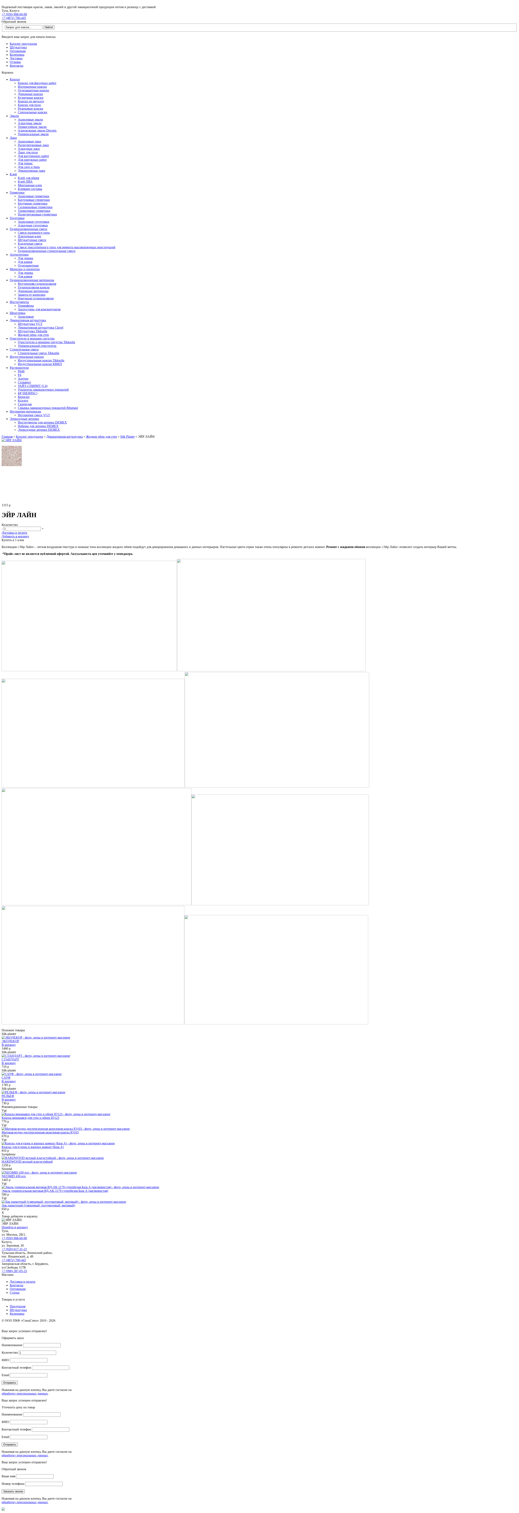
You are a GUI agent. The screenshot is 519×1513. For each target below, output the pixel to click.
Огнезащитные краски (33, 90)
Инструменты (19, 302)
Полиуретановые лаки (33, 145)
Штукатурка (18, 47)
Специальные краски (32, 112)
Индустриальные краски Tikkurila (41, 360)
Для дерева (25, 258)
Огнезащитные (28, 265)
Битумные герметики (32, 203)
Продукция (17, 1306)
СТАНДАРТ (10, 1059)
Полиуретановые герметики (37, 214)
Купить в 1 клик (13, 540)
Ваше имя (8, 1476)
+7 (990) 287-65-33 (14, 1271)
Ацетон (23, 378)
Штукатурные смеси (32, 240)
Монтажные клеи (30, 185)
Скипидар (25, 404)
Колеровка (17, 54)
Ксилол (23, 400)
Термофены (26, 305)
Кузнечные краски (30, 97)
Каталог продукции (23, 43)
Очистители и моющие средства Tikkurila (46, 342)
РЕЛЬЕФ (8, 1096)
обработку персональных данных (25, 1393)
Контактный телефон (16, 1367)
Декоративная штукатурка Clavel (40, 327)
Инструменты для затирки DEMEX (42, 422)
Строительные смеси (24, 349)
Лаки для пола (28, 152)
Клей (13, 174)
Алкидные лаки (29, 148)
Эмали (14, 116)
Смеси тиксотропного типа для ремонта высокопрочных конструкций (66, 247)
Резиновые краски (30, 108)
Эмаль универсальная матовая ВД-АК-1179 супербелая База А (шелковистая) (55, 1190)
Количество (10, 1352)
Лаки (13, 137)
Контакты (16, 65)
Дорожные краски (30, 94)
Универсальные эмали (33, 134)
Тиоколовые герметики (34, 210)
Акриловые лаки (29, 141)
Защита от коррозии (31, 294)
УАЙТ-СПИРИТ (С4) (32, 386)
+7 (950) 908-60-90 (14, 14)
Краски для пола (29, 105)
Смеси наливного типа (34, 232)
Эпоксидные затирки (24, 418)
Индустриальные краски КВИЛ (40, 364)
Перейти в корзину (15, 1227)
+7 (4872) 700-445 (14, 18)
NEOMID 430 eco (14, 1176)
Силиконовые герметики (35, 207)
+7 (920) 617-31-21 (14, 1249)
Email (5, 1375)
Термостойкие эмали (32, 127)
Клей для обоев (28, 178)
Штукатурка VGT (30, 324)
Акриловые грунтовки (33, 221)
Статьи (14, 1292)
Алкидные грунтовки (33, 225)
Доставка (16, 58)
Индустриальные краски (27, 356)
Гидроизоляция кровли (34, 287)
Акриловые (26, 316)
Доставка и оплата (14, 532)
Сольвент (24, 382)
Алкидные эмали (30, 123)
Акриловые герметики (33, 196)
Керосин (24, 397)
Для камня (25, 262)
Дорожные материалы (33, 291)
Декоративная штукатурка (28, 320)
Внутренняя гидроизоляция (37, 283)
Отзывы (15, 62)
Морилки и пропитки (25, 269)
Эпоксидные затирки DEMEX (39, 429)
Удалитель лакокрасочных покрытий (43, 389)
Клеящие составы (30, 189)
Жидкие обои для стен (33, 335)
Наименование (12, 1345)
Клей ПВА (25, 181)
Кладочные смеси (30, 243)
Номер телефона (13, 1483)
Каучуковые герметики (34, 200)
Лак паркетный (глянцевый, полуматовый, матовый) (38, 1205)
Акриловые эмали (30, 119)
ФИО (5, 1360)
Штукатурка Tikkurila (32, 331)
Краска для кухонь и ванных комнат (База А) (33, 1147)
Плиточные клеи (29, 236)
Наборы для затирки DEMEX (38, 426)
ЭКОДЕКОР (10, 1041)
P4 (19, 375)
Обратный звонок (14, 21)
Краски (15, 79)
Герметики (17, 192)
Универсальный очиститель (37, 345)
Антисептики (19, 254)
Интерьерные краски (32, 86)
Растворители (19, 367)
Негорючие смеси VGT (34, 415)
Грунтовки (17, 218)
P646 (21, 371)
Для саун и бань (29, 167)
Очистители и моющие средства (32, 338)
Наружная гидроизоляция (36, 298)
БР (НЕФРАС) (27, 393)
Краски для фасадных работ (37, 83)
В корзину (9, 1045)
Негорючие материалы (25, 411)
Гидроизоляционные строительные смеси (46, 251)
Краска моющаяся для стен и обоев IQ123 (30, 1117)
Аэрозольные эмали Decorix (37, 130)
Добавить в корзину (15, 536)
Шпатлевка (17, 313)
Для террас (25, 163)
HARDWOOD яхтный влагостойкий (27, 1161)
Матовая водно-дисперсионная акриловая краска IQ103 (40, 1132)
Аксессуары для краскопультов (39, 309)
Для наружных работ (32, 159)
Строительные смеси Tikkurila (38, 353)
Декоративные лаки (31, 170)
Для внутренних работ (33, 156)
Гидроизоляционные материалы (32, 280)
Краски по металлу (31, 101)
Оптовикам (18, 51)
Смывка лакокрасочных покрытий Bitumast (48, 408)
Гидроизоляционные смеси (28, 229)
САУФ (6, 1077)
